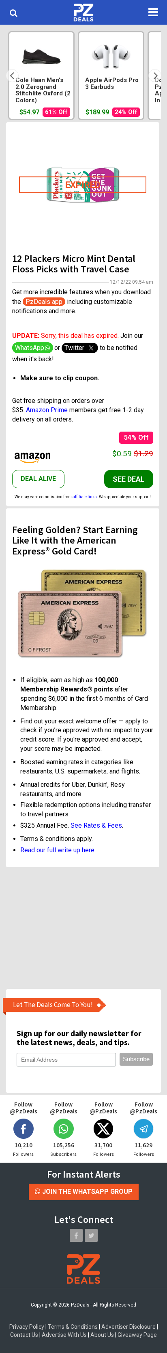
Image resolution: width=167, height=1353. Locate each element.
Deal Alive (38, 479)
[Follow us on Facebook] (76, 1235)
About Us (102, 1335)
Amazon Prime (47, 410)
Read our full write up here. (58, 850)
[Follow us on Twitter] (91, 1235)
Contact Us (24, 1335)
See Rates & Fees (96, 825)
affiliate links (85, 497)
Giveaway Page (137, 1335)
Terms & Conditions (73, 1326)
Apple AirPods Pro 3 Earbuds (112, 84)
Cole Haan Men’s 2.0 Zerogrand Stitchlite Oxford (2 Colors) (43, 90)
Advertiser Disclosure (128, 1326)
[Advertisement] (82, 927)
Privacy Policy (26, 1326)
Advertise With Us (64, 1335)
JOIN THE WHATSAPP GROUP (87, 1191)
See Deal (129, 479)
